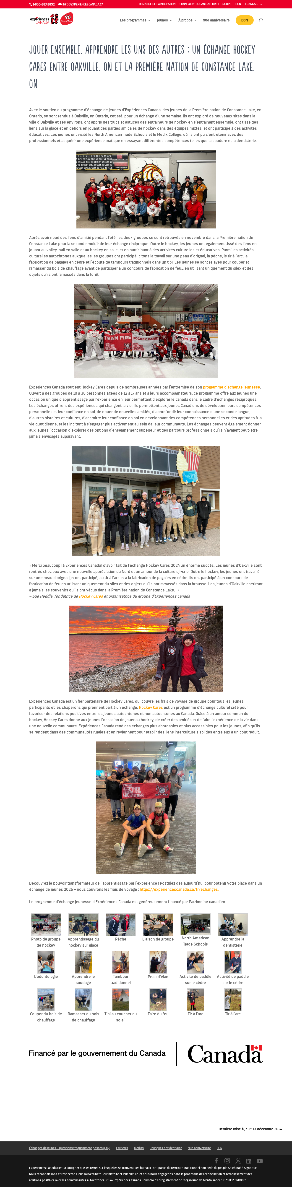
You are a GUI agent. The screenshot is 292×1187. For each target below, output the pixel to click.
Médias (139, 1148)
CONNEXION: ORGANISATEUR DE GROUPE (205, 4)
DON (238, 4)
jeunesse (251, 387)
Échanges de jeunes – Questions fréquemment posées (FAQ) (69, 1148)
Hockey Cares (151, 707)
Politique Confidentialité (166, 1148)
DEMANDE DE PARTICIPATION (157, 4)
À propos (185, 20)
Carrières (122, 1148)
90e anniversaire (216, 20)
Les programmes (133, 20)
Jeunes (162, 20)
